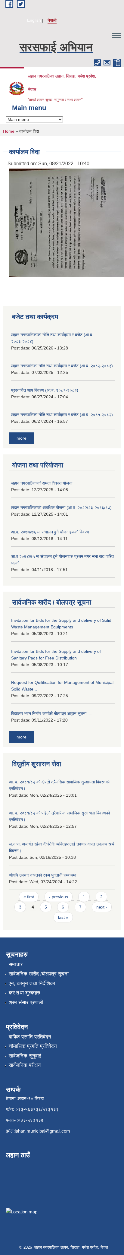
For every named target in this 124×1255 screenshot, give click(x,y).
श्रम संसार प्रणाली (26, 1002)
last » (63, 917)
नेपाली (52, 20)
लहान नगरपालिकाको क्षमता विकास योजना (41, 483)
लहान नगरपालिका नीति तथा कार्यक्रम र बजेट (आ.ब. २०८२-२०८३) (62, 365)
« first (28, 896)
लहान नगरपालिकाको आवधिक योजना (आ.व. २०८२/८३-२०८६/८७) (61, 507)
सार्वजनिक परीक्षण (25, 1065)
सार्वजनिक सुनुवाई (25, 1056)
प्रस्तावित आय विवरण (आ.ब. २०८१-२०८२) (44, 390)
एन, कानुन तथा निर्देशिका (32, 983)
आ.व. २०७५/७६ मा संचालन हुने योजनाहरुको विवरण (50, 532)
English (34, 20)
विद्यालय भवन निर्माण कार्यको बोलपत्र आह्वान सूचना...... (52, 713)
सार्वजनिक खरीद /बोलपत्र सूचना (39, 974)
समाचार (16, 964)
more (21, 438)
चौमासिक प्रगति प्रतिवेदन (33, 1046)
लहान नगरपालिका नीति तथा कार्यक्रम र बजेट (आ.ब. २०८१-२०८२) (62, 414)
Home (8, 131)
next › (101, 907)
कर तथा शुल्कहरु (24, 993)
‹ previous (58, 896)
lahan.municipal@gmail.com (42, 1130)
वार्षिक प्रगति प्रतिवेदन (30, 1037)
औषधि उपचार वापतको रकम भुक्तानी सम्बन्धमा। (44, 875)
